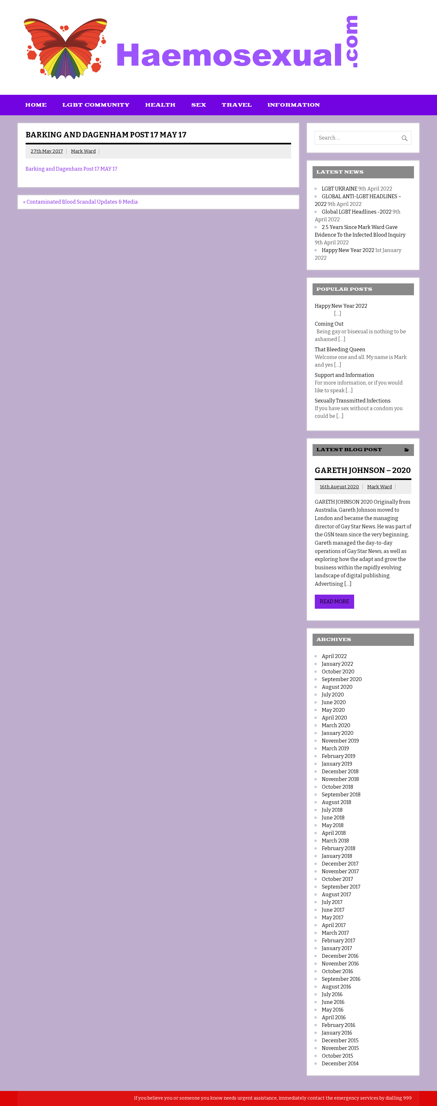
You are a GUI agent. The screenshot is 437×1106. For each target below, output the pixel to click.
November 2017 (340, 871)
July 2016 (332, 994)
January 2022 (337, 664)
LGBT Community (96, 105)
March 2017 (335, 933)
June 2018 (333, 818)
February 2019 (338, 756)
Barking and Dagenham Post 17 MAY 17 (71, 169)
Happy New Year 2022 (348, 250)
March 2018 (335, 841)
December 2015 (340, 1040)
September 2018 (341, 795)
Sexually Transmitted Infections (353, 401)
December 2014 (340, 1064)
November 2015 (340, 1048)
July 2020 (333, 695)
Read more (334, 601)
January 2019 (337, 764)
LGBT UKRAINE (339, 189)
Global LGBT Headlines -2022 (357, 212)
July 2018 (332, 810)
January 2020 (338, 733)
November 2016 (340, 964)
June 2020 (334, 702)
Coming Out (329, 324)
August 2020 (337, 687)
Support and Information (344, 375)
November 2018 (340, 779)
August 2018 (336, 802)
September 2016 (341, 979)
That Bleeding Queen (340, 349)
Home (36, 105)
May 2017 (333, 918)
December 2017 (340, 864)
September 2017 (341, 887)
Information (293, 105)
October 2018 (337, 787)
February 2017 (338, 941)
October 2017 (337, 879)
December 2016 (340, 956)
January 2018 (337, 856)
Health (160, 105)
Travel (237, 105)
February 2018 (338, 848)
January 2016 (337, 1033)
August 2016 (336, 987)
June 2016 (333, 1002)
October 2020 (338, 672)
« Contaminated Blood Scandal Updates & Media (80, 202)
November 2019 (340, 741)
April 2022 (334, 656)
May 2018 (333, 825)
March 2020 (336, 725)
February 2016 (338, 1025)
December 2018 (340, 772)
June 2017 (333, 910)
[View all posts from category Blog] (406, 450)
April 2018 (334, 833)
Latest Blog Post (349, 450)
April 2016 (334, 1017)
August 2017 (336, 894)
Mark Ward (83, 151)
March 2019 (335, 748)
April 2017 (334, 925)
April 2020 (334, 718)
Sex (198, 105)
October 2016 (337, 971)
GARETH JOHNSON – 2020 (363, 470)
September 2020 (342, 679)
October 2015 (337, 1056)
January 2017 (337, 948)
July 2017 (332, 902)
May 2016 (333, 1010)
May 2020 (333, 710)
